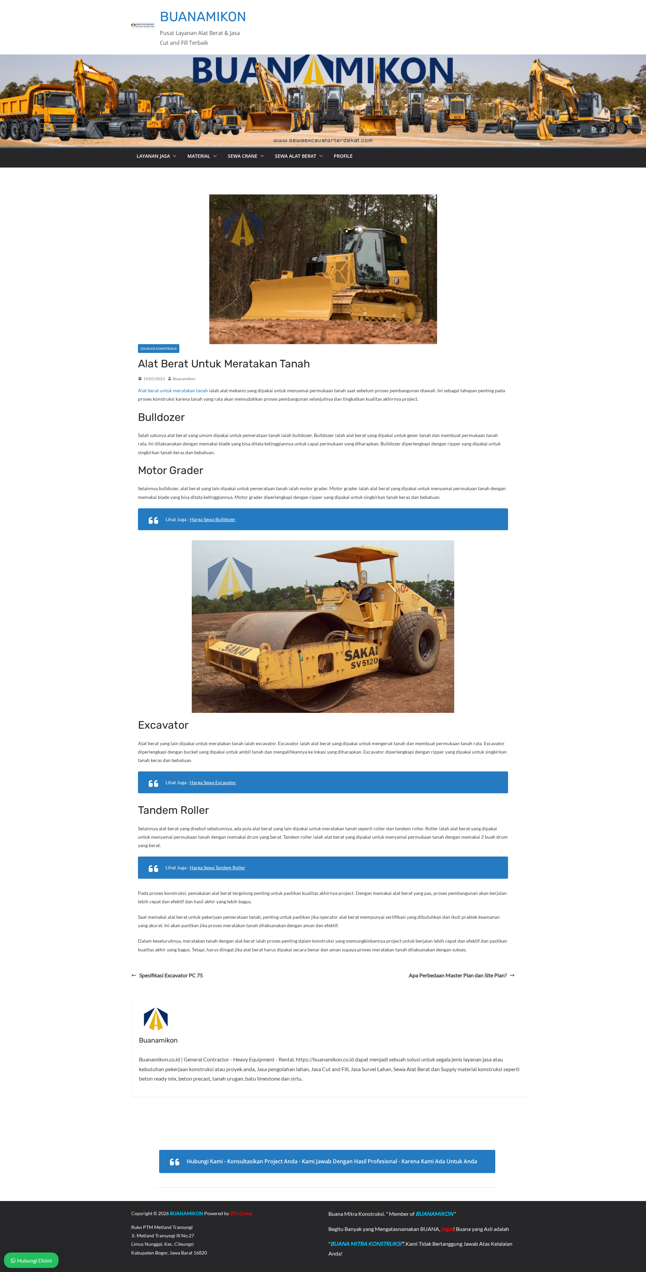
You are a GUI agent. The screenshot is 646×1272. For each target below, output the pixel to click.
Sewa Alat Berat (295, 156)
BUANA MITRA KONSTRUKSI (365, 1243)
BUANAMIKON (203, 17)
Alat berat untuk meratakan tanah (173, 390)
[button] (173, 156)
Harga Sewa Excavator (213, 782)
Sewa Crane (242, 156)
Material (198, 156)
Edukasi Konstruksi (159, 349)
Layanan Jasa (153, 156)
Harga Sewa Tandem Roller (217, 867)
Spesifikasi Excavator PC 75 (171, 975)
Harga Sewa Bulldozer (213, 519)
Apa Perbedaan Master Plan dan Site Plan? (458, 975)
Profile (343, 156)
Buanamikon (184, 378)
